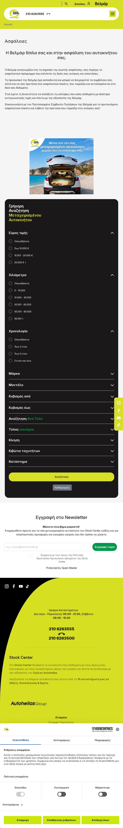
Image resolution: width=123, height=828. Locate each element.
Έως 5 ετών (20, 353)
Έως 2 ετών (20, 346)
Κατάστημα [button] (18, 462)
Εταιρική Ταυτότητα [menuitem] (61, 722)
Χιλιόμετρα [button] (17, 275)
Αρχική (8, 24)
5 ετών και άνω (22, 360)
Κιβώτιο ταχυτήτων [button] (24, 451)
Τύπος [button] (21, 429)
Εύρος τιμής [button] (18, 233)
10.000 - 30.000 (22, 297)
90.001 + (19, 318)
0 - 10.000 (19, 290)
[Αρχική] (15, 14)
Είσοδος (80, 4)
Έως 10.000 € (21, 248)
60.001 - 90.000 (22, 311)
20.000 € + (20, 262)
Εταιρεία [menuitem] (38, 717)
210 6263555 (35, 14)
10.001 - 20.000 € (23, 255)
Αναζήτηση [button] (25, 419)
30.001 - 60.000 (22, 304)
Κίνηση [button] (14, 440)
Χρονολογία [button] (18, 331)
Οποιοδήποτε (21, 241)
